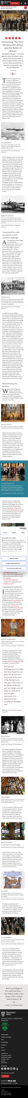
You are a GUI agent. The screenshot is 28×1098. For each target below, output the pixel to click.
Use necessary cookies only (14, 568)
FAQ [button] (2, 1039)
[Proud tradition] (13, 926)
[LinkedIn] (14, 1068)
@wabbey (8, 578)
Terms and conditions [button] (6, 1093)
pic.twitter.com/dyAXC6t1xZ (10, 579)
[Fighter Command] (13, 204)
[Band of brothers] (13, 831)
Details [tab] (14, 532)
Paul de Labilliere (16, 600)
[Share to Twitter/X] (10, 38)
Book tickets (15, 3)
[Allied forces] (13, 286)
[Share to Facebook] (6, 38)
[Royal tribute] (13, 725)
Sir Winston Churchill (14, 510)
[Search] (22, 3)
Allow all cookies (14, 558)
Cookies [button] (3, 1090)
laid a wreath (14, 508)
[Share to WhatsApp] (13, 38)
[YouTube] (11, 1068)
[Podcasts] (17, 1068)
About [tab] (23, 532)
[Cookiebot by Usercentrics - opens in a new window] (20, 529)
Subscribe (5, 1076)
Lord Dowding (19, 607)
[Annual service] (13, 413)
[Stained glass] (13, 785)
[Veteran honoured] (13, 472)
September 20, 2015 (8, 583)
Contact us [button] (4, 1045)
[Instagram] (8, 1068)
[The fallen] (13, 880)
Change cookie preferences (13, 563)
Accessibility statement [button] (6, 1094)
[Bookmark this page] (16, 38)
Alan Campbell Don (15, 661)
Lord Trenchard (15, 606)
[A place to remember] (13, 628)
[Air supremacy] (13, 131)
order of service (17, 710)
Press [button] (2, 1047)
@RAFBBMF (6, 572)
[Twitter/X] (5, 1068)
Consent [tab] (5, 532)
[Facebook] (2, 1068)
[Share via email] (19, 38)
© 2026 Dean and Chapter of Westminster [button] (11, 1087)
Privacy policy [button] (4, 1091)
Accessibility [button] (4, 1042)
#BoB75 (17, 574)
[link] (12, 1080)
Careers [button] (3, 1050)
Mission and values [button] (6, 1037)
